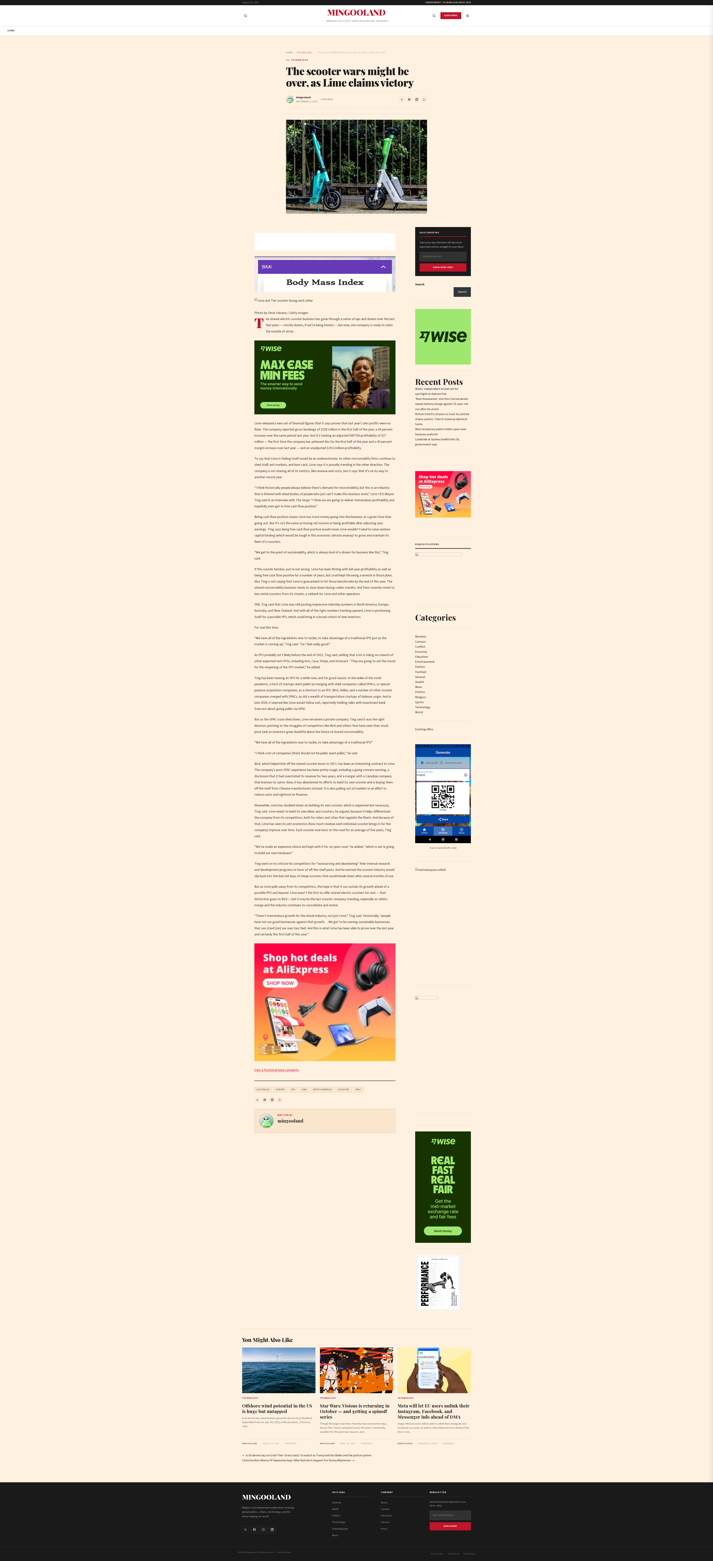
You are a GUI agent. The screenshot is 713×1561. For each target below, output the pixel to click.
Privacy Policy (437, 1553)
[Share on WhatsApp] (424, 99)
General (420, 677)
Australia (263, 1089)
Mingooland (356, 12)
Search (419, 284)
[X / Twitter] (245, 1529)
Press (384, 1529)
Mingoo (287, 1552)
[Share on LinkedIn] (417, 99)
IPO (293, 1089)
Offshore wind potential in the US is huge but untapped (277, 1408)
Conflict (420, 647)
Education (421, 657)
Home (10, 30)
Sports (419, 702)
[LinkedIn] (272, 1529)
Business (420, 636)
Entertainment (425, 662)
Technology (304, 52)
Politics (420, 692)
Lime (304, 1089)
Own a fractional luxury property (276, 1070)
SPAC (358, 1089)
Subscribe (451, 15)
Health (419, 682)
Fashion (420, 667)
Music (418, 687)
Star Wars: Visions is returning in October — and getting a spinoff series (355, 1411)
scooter (343, 1089)
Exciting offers (424, 729)
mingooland (303, 97)
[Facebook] (254, 1529)
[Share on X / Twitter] (402, 99)
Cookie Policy (469, 1553)
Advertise (386, 1516)
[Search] (434, 15)
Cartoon (420, 642)
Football (420, 672)
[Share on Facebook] (409, 99)
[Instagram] (263, 1529)
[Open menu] (467, 15)
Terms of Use (453, 1553)
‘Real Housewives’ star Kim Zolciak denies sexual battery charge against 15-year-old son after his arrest (441, 404)
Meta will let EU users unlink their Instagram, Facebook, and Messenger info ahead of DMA (433, 1411)
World (419, 712)
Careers (385, 1522)
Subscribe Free (443, 267)
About (384, 1503)
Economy (421, 652)
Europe (280, 1089)
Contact (385, 1509)
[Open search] (245, 15)
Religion (420, 697)
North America (322, 1089)
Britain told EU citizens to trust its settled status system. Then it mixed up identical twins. (442, 419)
